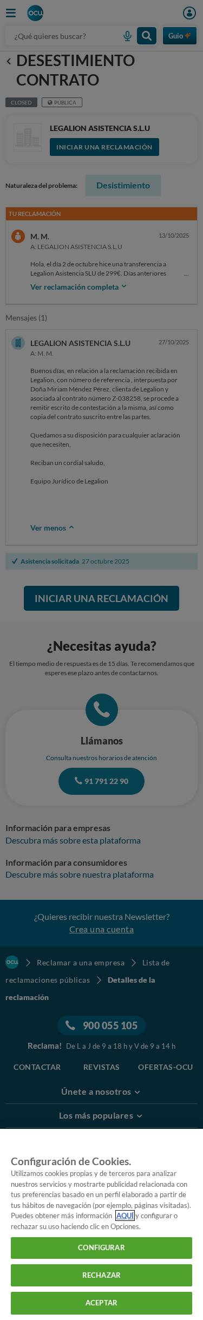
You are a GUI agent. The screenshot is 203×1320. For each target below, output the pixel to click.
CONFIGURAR (101, 1247)
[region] (101, 1224)
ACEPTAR (101, 1302)
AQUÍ (125, 1215)
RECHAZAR (101, 1275)
